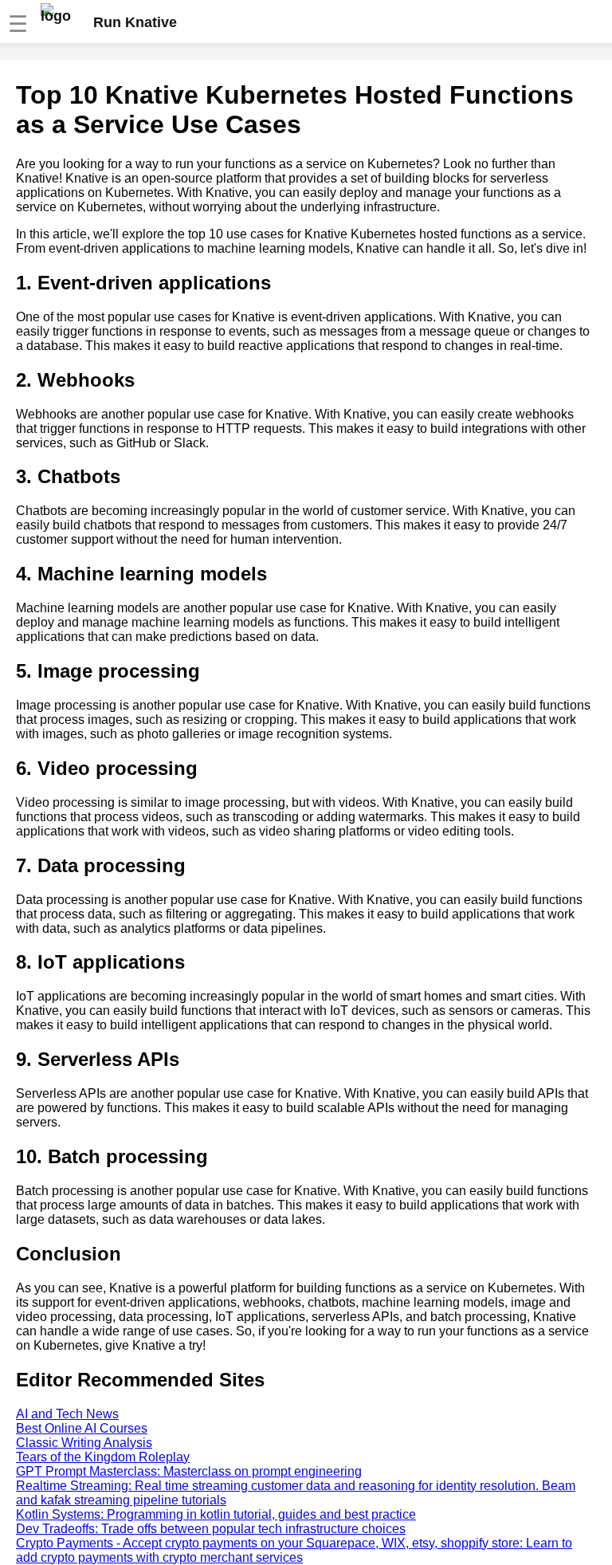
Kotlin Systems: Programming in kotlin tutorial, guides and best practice (216, 1514)
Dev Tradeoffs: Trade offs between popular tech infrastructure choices (211, 1529)
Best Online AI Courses (81, 1428)
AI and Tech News (67, 1414)
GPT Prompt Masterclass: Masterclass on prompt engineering (189, 1471)
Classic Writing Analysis (84, 1442)
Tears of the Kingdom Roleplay (103, 1457)
